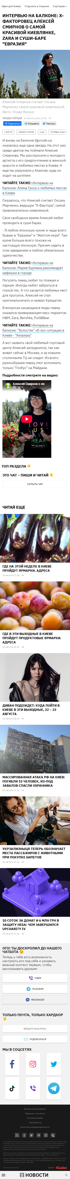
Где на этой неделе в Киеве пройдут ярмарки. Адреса (27, 568)
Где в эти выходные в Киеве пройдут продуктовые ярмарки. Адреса (31, 638)
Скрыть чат (35, 484)
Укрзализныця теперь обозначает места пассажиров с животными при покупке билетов (33, 853)
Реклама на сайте (35, 1118)
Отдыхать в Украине (37, 6)
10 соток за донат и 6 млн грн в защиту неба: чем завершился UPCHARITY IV (30, 924)
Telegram (37, 988)
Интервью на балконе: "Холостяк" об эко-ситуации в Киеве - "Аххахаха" (33, 330)
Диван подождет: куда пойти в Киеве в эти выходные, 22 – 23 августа (31, 709)
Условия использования (35, 1109)
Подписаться (38, 1039)
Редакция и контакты (35, 1113)
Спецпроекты (35, 1122)
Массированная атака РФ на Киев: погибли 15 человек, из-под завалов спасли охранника (33, 781)
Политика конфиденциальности (35, 1127)
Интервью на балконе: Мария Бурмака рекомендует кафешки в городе (32, 267)
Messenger (37, 999)
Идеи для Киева (11, 6)
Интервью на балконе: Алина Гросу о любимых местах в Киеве (34, 188)
